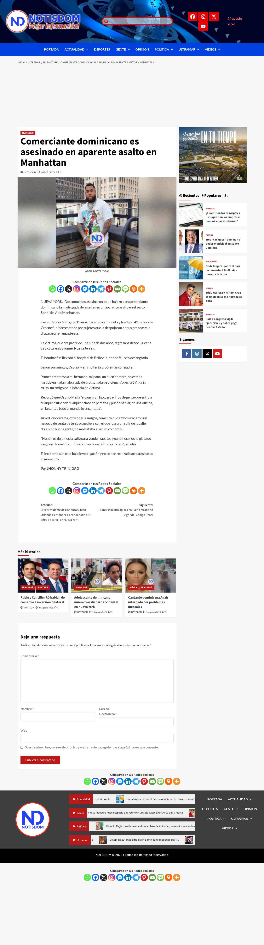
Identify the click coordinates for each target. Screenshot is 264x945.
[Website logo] (49, 21)
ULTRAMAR (187, 49)
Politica (209, 235)
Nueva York (28, 133)
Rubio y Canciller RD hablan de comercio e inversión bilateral (42, 600)
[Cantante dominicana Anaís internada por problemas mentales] (150, 575)
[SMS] (125, 289)
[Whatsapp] (52, 289)
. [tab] (227, 195)
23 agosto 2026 (99, 612)
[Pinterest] (109, 289)
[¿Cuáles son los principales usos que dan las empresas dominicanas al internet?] (191, 214)
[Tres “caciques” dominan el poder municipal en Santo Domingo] (191, 241)
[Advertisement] (132, 96)
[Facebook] (192, 16)
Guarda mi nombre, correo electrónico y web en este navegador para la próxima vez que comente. (92, 747)
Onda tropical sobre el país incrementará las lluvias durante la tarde (223, 270)
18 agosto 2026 (153, 612)
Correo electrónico (108, 711)
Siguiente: (126, 510)
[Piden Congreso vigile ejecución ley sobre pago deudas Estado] (191, 320)
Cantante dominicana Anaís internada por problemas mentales (148, 602)
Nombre (27, 708)
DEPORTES (102, 49)
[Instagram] (203, 16)
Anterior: (66, 512)
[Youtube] (203, 26)
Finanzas (210, 208)
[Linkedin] (93, 289)
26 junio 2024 (48, 172)
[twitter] (207, 353)
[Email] (117, 289)
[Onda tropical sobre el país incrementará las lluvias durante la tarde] (191, 267)
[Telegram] (101, 289)
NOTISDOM (30, 172)
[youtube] (217, 353)
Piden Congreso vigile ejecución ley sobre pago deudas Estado (221, 323)
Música (133, 587)
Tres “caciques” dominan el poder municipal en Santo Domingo (223, 244)
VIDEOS (210, 49)
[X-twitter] (214, 16)
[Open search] (105, 21)
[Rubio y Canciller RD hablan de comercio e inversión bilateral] (43, 575)
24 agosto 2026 (46, 607)
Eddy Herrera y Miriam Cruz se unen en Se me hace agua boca (224, 297)
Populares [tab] (212, 195)
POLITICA (162, 49)
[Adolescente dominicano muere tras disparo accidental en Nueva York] (96, 575)
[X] (68, 289)
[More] (141, 289)
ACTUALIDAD (74, 49)
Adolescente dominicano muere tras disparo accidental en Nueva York (96, 602)
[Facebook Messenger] (85, 289)
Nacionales (211, 261)
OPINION (142, 49)
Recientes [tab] (190, 195)
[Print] (133, 289)
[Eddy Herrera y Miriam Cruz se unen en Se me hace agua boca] (191, 294)
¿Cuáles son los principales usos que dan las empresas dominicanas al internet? (223, 217)
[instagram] (197, 353)
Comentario (29, 656)
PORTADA (51, 49)
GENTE (121, 49)
